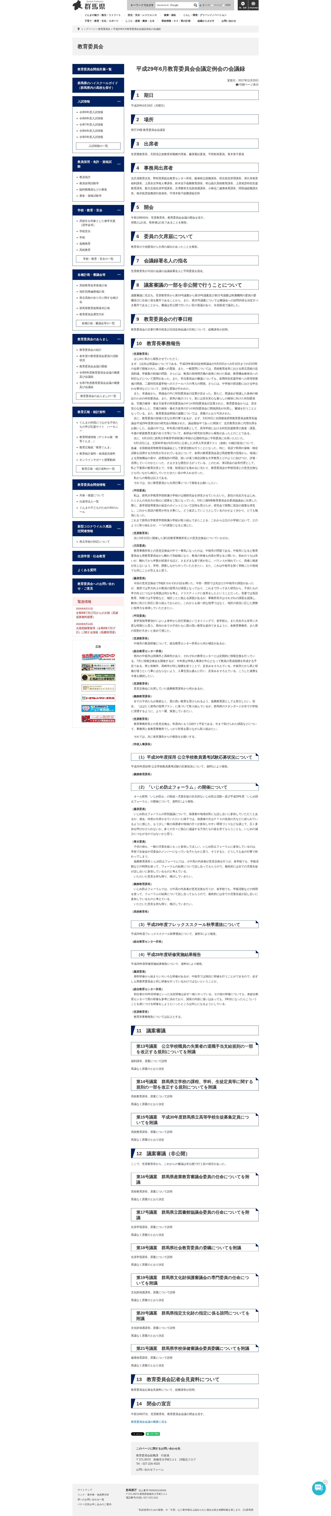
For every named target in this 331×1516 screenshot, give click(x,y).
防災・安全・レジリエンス (142, 15)
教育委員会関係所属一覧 (95, 69)
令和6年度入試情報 (91, 130)
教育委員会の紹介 (90, 349)
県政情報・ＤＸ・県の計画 (176, 21)
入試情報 (84, 101)
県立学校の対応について (94, 541)
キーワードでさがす (142, 5)
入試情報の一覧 (98, 145)
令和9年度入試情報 (91, 112)
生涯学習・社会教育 (92, 556)
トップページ (88, 29)
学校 (82, 237)
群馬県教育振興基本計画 (94, 308)
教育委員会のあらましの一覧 (98, 396)
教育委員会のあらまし (93, 339)
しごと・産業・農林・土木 (140, 21)
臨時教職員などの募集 (93, 189)
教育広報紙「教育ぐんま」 (96, 447)
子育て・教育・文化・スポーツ (101, 21)
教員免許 (85, 177)
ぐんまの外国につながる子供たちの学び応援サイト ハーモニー (98, 426)
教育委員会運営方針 (91, 314)
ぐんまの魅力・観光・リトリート (103, 15)
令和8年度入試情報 (91, 118)
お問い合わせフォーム (150, 1469)
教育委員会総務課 (147, 1455)
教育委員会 (104, 29)
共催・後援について (91, 495)
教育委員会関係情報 (92, 484)
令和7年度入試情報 (91, 124)
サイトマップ (85, 1489)
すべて (206, 5)
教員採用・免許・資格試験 (95, 164)
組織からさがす (206, 21)
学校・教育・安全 (90, 210)
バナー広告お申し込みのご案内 (94, 1504)
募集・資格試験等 (90, 195)
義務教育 (85, 243)
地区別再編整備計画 (91, 291)
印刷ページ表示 (249, 84)
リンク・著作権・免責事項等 (93, 1494)
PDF (228, 5)
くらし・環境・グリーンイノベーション (205, 15)
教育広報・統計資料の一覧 (98, 468)
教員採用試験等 (89, 183)
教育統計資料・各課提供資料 (97, 453)
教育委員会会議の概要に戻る (149, 1421)
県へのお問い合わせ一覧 (91, 1499)
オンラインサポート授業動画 (97, 459)
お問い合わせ (229, 21)
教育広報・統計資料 (92, 412)
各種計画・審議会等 (92, 274)
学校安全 (85, 231)
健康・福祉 (170, 15)
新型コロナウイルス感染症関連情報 (95, 529)
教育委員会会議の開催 (93, 366)
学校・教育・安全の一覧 (98, 258)
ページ (218, 5)
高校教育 (85, 249)
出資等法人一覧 (89, 501)
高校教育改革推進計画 (93, 285)
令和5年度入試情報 (91, 136)
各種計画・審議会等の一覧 (98, 323)
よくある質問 (87, 570)
